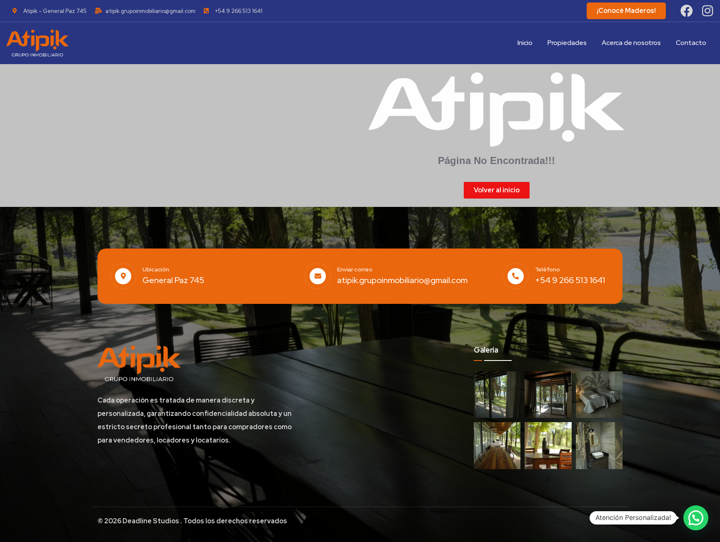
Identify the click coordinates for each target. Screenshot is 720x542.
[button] (695, 517)
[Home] (37, 43)
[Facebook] (686, 11)
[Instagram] (707, 11)
